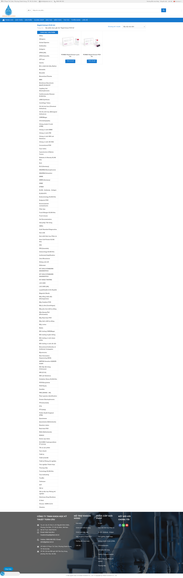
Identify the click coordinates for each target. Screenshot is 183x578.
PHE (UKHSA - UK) (45, 392)
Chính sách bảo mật (82, 532)
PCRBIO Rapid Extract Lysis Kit (70, 55)
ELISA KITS (42, 193)
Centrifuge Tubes (44, 103)
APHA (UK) (42, 52)
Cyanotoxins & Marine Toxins (46, 153)
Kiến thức (58, 20)
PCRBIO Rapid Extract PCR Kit (92, 55)
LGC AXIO (42, 283)
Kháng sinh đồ (44, 262)
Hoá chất (42, 232)
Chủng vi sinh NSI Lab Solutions (46, 137)
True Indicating (44, 474)
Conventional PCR (45, 145)
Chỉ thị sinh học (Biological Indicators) (48, 113)
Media (41, 328)
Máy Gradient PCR (45, 302)
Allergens (42, 39)
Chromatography (44, 120)
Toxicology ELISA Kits (46, 471)
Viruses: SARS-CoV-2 (46, 503)
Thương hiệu (43, 468)
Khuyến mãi (163, 1)
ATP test (42, 59)
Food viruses (43, 216)
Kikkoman (42, 265)
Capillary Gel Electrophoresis (44, 89)
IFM (40, 245)
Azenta (41, 62)
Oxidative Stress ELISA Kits (48, 379)
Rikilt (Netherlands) (45, 432)
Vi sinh (100, 523)
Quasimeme (43, 418)
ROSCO (41, 435)
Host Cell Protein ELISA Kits (46, 240)
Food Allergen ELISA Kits (47, 212)
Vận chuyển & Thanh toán (84, 536)
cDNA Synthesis (44, 99)
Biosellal (42, 73)
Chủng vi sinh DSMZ (46, 129)
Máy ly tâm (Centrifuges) (47, 305)
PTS (40, 406)
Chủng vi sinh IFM (45, 133)
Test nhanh (43, 451)
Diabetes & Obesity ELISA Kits (47, 158)
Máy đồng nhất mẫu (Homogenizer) (45, 297)
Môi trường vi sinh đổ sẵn (47, 343)
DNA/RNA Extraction (45, 173)
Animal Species (44, 42)
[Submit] (163, 10)
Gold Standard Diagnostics (48, 229)
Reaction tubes (44, 425)
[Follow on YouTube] (126, 525)
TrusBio (41, 478)
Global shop (39, 20)
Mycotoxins (43, 352)
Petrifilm (42, 389)
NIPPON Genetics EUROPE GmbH (47, 362)
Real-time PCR (43, 428)
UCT (40, 485)
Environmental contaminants (44, 204)
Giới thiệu (19, 20)
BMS (40, 79)
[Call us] (123, 525)
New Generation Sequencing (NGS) (45, 357)
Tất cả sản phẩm (44, 447)
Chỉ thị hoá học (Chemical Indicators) (47, 107)
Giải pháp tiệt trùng (104, 550)
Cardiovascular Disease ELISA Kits (47, 95)
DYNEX (41, 186)
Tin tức (66, 20)
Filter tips (42, 209)
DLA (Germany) (44, 166)
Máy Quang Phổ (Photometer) (44, 313)
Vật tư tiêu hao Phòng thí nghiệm (47, 492)
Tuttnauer (42, 481)
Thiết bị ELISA (43, 457)
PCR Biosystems (44, 382)
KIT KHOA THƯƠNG (45, 279)
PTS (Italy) (42, 409)
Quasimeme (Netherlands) (47, 422)
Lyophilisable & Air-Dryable (48, 290)
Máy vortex (42, 324)
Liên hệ (170, 1)
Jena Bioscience (44, 258)
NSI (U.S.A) (42, 372)
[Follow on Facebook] (120, 525)
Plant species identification (48, 396)
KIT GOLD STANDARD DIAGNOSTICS (46, 269)
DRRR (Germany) (44, 180)
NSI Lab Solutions (45, 375)
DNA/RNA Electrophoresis (47, 170)
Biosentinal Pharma (45, 76)
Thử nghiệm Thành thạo (47, 464)
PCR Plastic (43, 386)
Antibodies (42, 46)
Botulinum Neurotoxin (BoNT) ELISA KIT (46, 84)
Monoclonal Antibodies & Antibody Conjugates (47, 348)
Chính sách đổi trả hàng (83, 527)
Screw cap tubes (44, 438)
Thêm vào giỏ (70, 61)
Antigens (42, 49)
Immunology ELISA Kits (46, 251)
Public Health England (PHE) (46, 414)
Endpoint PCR (43, 200)
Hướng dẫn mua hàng (153, 1)
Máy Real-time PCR (45, 318)
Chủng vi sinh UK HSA (46, 142)
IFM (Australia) (44, 248)
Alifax (41, 35)
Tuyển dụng (75, 20)
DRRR (41, 176)
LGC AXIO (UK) (44, 286)
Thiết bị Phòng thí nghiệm (47, 461)
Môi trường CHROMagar (47, 331)
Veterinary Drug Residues (47, 497)
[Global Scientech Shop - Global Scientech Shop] (12, 10)
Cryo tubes (42, 148)
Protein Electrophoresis (47, 399)
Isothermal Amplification (47, 255)
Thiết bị (41, 454)
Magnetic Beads (44, 293)
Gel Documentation (45, 219)
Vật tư (41, 488)
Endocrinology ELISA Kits (47, 197)
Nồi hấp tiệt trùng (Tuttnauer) (45, 368)
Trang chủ (9, 20)
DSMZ (41, 183)
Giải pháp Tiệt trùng (45, 222)
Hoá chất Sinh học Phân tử (48, 236)
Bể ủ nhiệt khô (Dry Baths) (47, 66)
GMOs (41, 226)
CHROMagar (43, 117)
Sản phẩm (28, 20)
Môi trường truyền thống (47, 334)
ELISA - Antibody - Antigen (47, 190)
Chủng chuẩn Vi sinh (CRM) (46, 125)
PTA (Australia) (44, 403)
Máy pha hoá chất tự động (47, 309)
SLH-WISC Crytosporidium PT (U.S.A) (47, 443)
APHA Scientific (44, 56)
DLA (40, 163)
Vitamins (42, 507)
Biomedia (42, 69)
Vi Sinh (41, 500)
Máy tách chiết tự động (46, 321)
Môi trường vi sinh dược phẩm (47, 339)
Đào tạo (49, 20)
